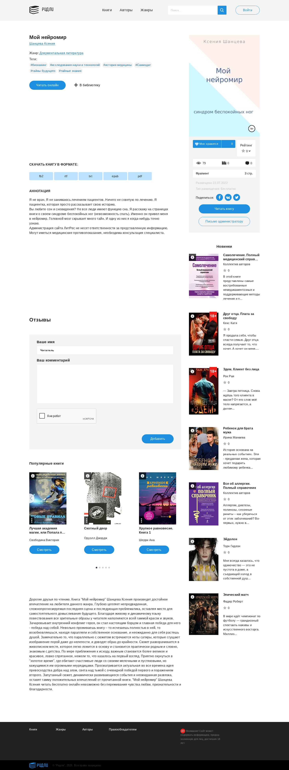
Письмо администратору (224, 221)
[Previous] (29, 498)
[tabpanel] (47, 513)
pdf (140, 176)
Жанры (147, 10)
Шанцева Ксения (42, 43)
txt (90, 176)
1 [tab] (96, 567)
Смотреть (44, 549)
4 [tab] (106, 567)
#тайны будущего (43, 70)
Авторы (126, 10)
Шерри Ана (147, 540)
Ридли (48, 9)
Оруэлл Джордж (95, 538)
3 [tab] (103, 567)
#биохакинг (39, 65)
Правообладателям (123, 729)
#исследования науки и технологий (75, 65)
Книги (107, 10)
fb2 (41, 176)
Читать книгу (224, 208)
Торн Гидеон (231, 546)
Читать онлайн (47, 85)
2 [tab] (99, 567)
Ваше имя (46, 342)
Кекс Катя (230, 323)
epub (115, 176)
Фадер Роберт (233, 601)
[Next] (175, 498)
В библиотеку (90, 85)
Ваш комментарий (53, 360)
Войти (247, 10)
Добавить (157, 438)
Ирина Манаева (234, 437)
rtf (65, 176)
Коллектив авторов (236, 264)
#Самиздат (143, 65)
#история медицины (117, 65)
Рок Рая (228, 376)
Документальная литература (61, 53)
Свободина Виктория (44, 540)
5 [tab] (109, 567)
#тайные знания (70, 70)
